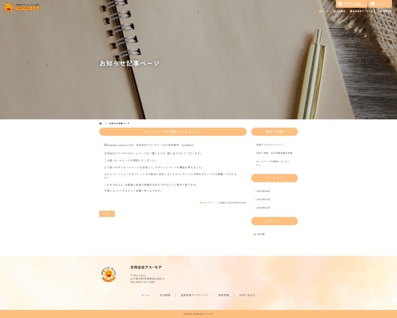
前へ (108, 213)
